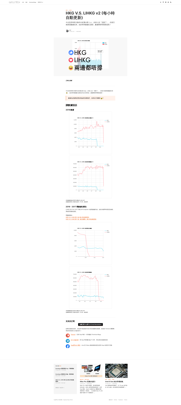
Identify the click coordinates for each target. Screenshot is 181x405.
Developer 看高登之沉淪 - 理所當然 (65, 374)
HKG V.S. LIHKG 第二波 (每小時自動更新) (77, 217)
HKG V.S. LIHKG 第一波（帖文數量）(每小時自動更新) (81, 219)
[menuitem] (23, 2)
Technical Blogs (32, 2)
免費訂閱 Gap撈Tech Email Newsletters (90, 324)
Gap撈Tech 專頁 (75, 345)
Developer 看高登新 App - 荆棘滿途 (65, 368)
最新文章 (110, 399)
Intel (109, 379)
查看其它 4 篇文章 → (60, 387)
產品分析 (81, 379)
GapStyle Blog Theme (68, 399)
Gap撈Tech (56, 399)
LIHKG (70, 10)
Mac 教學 (87, 379)
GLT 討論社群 (75, 340)
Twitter (125, 399)
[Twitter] (168, 2)
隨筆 (106, 379)
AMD (113, 379)
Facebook (120, 399)
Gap (70, 30)
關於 (26, 2)
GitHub (115, 399)
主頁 (23, 2)
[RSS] (170, 2)
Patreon (73, 334)
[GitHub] (163, 2)
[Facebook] (166, 2)
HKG (67, 10)
